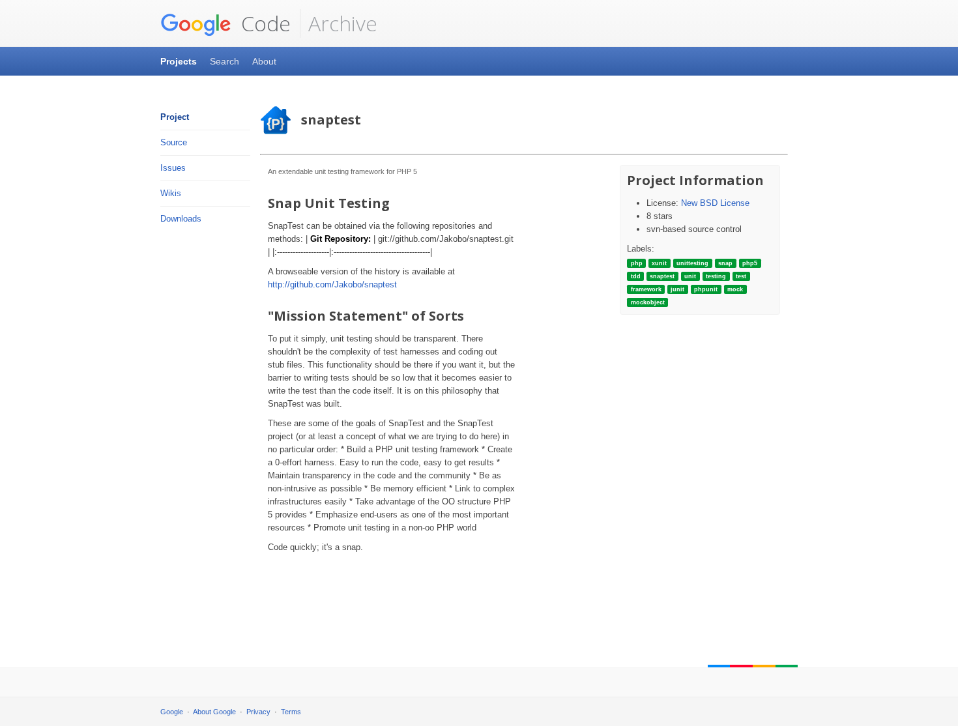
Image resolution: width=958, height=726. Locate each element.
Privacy (258, 712)
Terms (291, 712)
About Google (214, 712)
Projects (178, 61)
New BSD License (715, 203)
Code (263, 23)
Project (174, 117)
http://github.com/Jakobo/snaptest (332, 284)
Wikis (170, 193)
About (264, 61)
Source (173, 142)
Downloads (180, 219)
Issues (173, 168)
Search (224, 61)
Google (171, 712)
